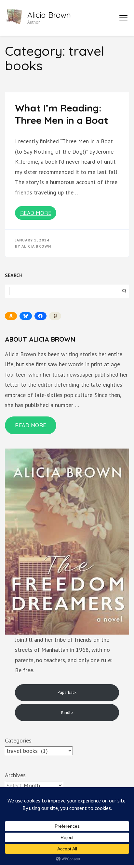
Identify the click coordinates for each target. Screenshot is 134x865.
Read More (35, 213)
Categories (18, 740)
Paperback (67, 692)
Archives (15, 775)
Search (13, 275)
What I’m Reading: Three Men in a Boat (61, 114)
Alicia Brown (49, 15)
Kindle (67, 712)
